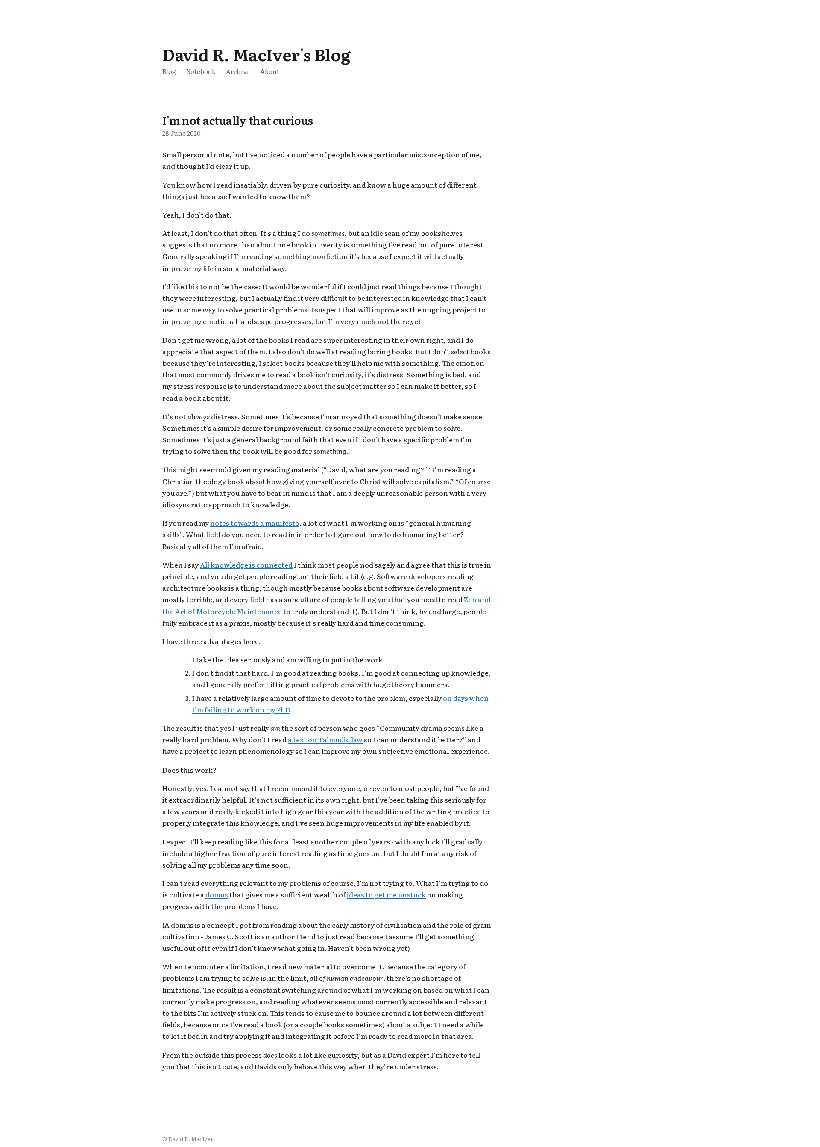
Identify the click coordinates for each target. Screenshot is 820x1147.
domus (216, 894)
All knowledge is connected (246, 564)
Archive (238, 71)
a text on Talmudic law (325, 739)
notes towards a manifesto (254, 523)
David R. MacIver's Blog (256, 54)
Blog (169, 71)
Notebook (201, 71)
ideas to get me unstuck (386, 894)
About (269, 71)
